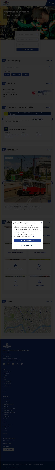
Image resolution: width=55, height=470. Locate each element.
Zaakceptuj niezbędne (28, 245)
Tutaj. (32, 236)
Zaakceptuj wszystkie (28, 240)
